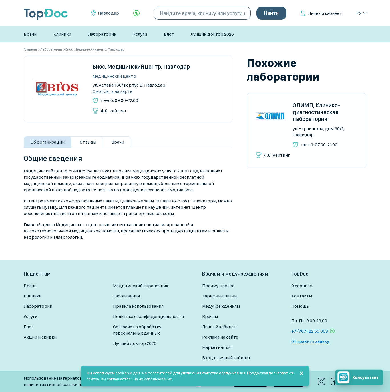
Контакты (301, 296)
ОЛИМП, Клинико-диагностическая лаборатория (316, 112)
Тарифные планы (219, 296)
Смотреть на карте (112, 91)
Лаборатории (102, 34)
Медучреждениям (221, 306)
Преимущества (218, 285)
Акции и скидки (40, 337)
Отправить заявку (310, 341)
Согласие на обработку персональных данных (137, 330)
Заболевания (126, 296)
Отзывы (88, 142)
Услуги (140, 34)
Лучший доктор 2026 (212, 34)
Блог (169, 34)
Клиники (62, 34)
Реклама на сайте (220, 337)
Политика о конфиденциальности (148, 316)
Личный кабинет (325, 13)
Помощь (300, 306)
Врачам (210, 316)
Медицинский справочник (140, 285)
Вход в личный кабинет (226, 357)
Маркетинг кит (217, 347)
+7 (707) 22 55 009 (309, 331)
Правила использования (138, 306)
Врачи (30, 34)
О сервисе (301, 285)
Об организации (48, 142)
